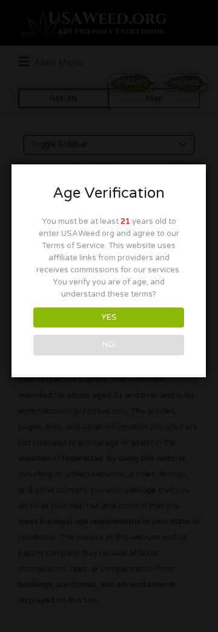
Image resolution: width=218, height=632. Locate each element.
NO (108, 344)
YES (109, 317)
